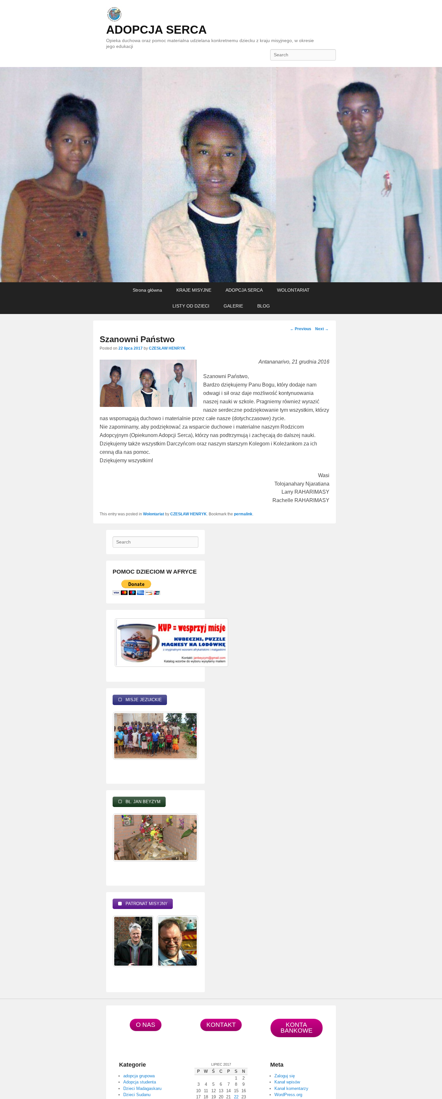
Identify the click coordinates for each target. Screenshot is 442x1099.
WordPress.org (288, 1094)
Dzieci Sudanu (136, 1094)
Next (322, 329)
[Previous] (126, 744)
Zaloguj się (284, 1075)
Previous (300, 329)
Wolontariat (153, 514)
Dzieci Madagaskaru (142, 1088)
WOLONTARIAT (293, 290)
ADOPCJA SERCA (156, 29)
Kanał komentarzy (291, 1088)
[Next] (185, 744)
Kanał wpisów (287, 1082)
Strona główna (147, 290)
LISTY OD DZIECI (190, 305)
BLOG (263, 305)
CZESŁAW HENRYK (167, 348)
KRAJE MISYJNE (193, 290)
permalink (243, 514)
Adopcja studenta (139, 1082)
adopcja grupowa (139, 1075)
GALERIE (233, 305)
